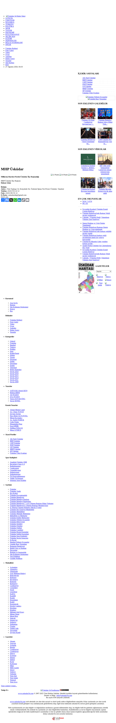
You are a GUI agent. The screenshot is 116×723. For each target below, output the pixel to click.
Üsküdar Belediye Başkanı (19, 499)
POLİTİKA (9, 26)
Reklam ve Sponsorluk (18, 552)
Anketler (8, 57)
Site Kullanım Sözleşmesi (19, 307)
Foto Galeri (9, 50)
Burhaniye (13, 584)
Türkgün (13, 674)
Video (7, 52)
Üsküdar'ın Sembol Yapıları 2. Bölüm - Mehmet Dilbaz (88, 168)
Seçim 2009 (14, 382)
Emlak (12, 366)
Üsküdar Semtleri (16, 524)
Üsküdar (13, 343)
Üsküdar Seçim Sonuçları (19, 538)
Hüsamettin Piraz (16, 424)
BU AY (85, 203)
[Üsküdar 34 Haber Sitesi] (15, 16)
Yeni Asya (13, 682)
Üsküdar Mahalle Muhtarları (20, 514)
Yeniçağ (13, 680)
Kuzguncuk (14, 604)
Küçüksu (13, 608)
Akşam (12, 641)
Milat (12, 666)
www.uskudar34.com (25, 693)
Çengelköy (14, 588)
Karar (12, 662)
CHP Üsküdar (87, 82)
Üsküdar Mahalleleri (17, 512)
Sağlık (12, 361)
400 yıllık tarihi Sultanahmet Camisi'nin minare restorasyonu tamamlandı (105, 170)
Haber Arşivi (10, 59)
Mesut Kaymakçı (16, 418)
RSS (7, 65)
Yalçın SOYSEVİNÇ (17, 399)
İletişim (12, 305)
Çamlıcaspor (14, 468)
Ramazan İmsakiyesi (17, 546)
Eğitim (12, 355)
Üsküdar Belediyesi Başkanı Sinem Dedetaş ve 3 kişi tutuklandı (95, 228)
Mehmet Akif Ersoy (17, 612)
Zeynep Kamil (15, 632)
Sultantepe (13, 624)
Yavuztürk (13, 630)
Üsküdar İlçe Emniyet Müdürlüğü (22, 510)
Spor (11, 351)
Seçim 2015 (14, 376)
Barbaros (13, 578)
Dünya (12, 653)
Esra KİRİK (14, 426)
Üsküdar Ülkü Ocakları (90, 93)
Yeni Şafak (14, 678)
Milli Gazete (14, 668)
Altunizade (14, 571)
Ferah (12, 590)
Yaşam (12, 357)
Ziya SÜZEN (15, 397)
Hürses (12, 658)
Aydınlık (13, 645)
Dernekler (13, 363)
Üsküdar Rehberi (11, 48)
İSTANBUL (9, 22)
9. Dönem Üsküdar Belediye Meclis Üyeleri (25, 508)
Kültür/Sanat (14, 353)
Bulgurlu (13, 582)
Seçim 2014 (14, 378)
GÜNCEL (9, 18)
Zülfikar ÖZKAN (16, 428)
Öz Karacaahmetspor (17, 476)
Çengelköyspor (15, 470)
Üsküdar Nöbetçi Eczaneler (20, 520)
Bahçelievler (14, 575)
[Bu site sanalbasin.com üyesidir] (58, 720)
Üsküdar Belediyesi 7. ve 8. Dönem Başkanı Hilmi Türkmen (31, 503)
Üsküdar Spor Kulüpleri (18, 536)
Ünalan (12, 626)
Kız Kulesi (14, 493)
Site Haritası (9, 63)
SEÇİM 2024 (10, 36)
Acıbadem (13, 567)
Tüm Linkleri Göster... (9, 686)
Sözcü (12, 670)
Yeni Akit (13, 676)
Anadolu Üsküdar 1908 (18, 462)
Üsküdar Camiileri (16, 530)
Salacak (13, 618)
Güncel (12, 341)
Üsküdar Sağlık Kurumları (19, 534)
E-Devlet (13, 540)
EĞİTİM (8, 38)
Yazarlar (8, 61)
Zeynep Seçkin (15, 414)
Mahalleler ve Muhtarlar (18, 516)
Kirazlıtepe (14, 600)
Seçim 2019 (14, 374)
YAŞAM (8, 30)
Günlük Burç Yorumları (18, 544)
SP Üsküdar (86, 91)
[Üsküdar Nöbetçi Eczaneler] (96, 97)
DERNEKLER (11, 40)
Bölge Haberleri (15, 370)
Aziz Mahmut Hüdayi (18, 573)
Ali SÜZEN (14, 395)
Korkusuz (13, 664)
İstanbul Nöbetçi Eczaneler (19, 542)
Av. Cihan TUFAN (17, 412)
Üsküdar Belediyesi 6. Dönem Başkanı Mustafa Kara (29, 505)
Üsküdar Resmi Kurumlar (19, 532)
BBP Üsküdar (87, 80)
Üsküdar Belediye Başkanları (20, 501)
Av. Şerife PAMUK (17, 420)
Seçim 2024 (14, 372)
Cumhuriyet (14, 586)
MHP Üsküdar (87, 89)
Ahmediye (13, 569)
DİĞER (8, 45)
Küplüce (13, 610)
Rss (11, 311)
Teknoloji (13, 368)
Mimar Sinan (14, 614)
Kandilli (13, 596)
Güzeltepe (13, 592)
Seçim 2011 (14, 380)
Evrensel (13, 656)
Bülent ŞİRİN (15, 393)
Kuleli (12, 602)
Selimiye (13, 622)
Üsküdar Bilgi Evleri (17, 522)
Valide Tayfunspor (16, 478)
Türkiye (13, 347)
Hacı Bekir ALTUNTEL (19, 416)
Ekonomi (13, 359)
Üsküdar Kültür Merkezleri (19, 518)
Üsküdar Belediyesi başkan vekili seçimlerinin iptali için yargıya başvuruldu (94, 237)
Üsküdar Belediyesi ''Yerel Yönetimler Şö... (88, 142)
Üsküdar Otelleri (16, 528)
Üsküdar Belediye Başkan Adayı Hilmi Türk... (105, 122)
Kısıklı (12, 598)
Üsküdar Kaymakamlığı (18, 495)
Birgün (12, 647)
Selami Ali (13, 620)
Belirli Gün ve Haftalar (18, 548)
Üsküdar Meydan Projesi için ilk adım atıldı (105, 191)
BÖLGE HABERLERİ (14, 43)
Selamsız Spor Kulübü (18, 480)
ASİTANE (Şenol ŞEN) (18, 391)
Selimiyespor (14, 472)
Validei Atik (14, 628)
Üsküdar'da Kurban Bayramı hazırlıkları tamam (88, 191)
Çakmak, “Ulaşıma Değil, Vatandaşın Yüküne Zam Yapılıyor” (95, 218)
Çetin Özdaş (14, 422)
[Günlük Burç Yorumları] (96, 99)
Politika (12, 349)
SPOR (7, 28)
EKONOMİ (9, 32)
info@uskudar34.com (64, 695)
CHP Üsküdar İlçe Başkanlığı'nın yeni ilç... (105, 142)
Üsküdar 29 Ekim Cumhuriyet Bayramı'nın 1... (88, 122)
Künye (12, 309)
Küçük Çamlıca (15, 606)
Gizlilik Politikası (16, 558)
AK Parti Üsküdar (88, 78)
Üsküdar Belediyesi (17, 497)
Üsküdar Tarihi (15, 491)
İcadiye (12, 594)
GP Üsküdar (86, 86)
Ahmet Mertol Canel (17, 410)
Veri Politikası (15, 556)
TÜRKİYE (9, 24)
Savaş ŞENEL (15, 401)
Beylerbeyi (14, 580)
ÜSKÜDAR (9, 20)
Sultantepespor (15, 474)
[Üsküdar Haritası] (86, 293)
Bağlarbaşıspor (15, 466)
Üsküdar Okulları (16, 526)
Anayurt (13, 643)
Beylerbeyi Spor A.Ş (17, 464)
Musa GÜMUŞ (15, 430)
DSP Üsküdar (87, 84)
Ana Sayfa (14, 303)
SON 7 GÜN (87, 201)
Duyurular (13, 550)
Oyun (7, 55)
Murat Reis (14, 616)
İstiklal (12, 660)
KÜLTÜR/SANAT (12, 34)
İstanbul (13, 345)
